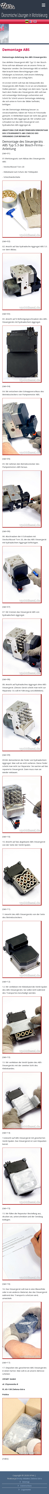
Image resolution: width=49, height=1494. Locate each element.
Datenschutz (26, 1485)
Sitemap (26, 1482)
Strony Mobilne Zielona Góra (29, 1478)
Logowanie (26, 1489)
